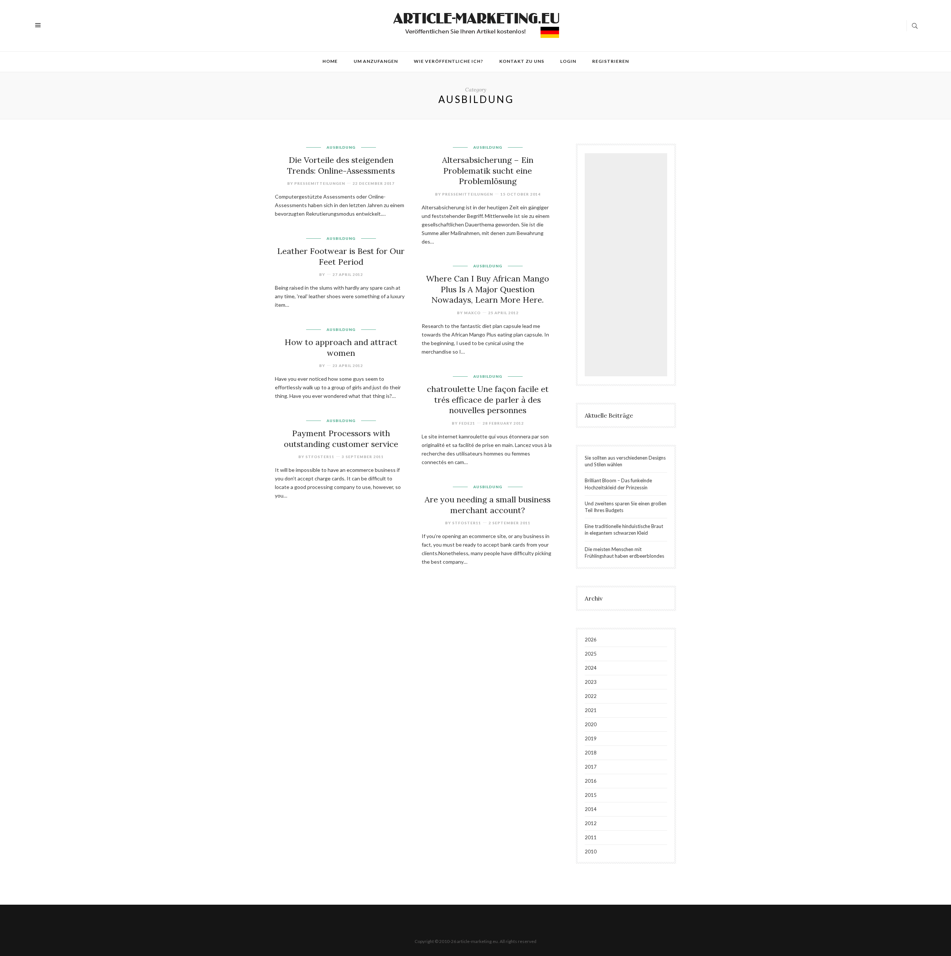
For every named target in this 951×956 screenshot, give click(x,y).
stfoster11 (319, 456)
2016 (591, 781)
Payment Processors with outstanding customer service (341, 438)
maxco (472, 312)
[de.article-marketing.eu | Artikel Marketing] (476, 24)
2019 (591, 738)
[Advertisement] (628, 265)
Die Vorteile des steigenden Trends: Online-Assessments (341, 165)
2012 (591, 823)
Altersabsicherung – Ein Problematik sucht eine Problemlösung (487, 170)
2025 (591, 654)
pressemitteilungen (319, 183)
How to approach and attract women (341, 347)
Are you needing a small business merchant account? (488, 504)
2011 (591, 837)
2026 (591, 640)
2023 (591, 682)
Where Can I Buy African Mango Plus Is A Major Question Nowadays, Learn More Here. (487, 289)
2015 (591, 795)
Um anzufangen (376, 61)
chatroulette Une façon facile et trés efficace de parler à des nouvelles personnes (488, 399)
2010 (591, 851)
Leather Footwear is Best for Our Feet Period (341, 256)
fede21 (467, 423)
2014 (591, 809)
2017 (591, 767)
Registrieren (610, 61)
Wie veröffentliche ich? (448, 61)
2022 (591, 696)
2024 (591, 668)
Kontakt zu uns (521, 61)
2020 (591, 724)
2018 (591, 753)
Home (330, 61)
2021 (591, 710)
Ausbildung (341, 147)
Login (568, 61)
